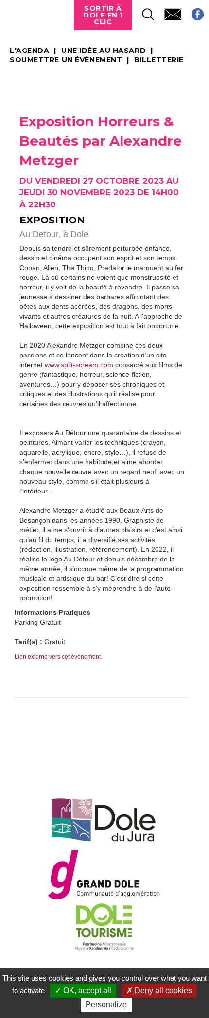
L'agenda (29, 51)
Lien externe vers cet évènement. (58, 656)
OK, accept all (86, 990)
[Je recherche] (143, 11)
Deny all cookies (162, 990)
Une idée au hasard (103, 51)
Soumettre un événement (66, 60)
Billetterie (159, 60)
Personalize (106, 1005)
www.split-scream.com (79, 365)
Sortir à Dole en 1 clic (103, 15)
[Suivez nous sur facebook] (192, 11)
